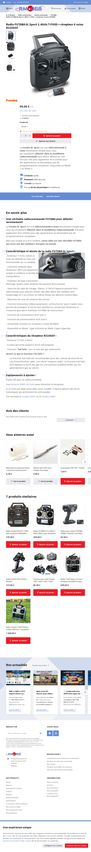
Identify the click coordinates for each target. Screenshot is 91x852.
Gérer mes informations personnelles (60, 770)
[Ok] (41, 733)
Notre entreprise (52, 782)
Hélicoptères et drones (14, 788)
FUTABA (54, 15)
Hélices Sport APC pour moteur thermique (42, 469)
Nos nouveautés (52, 791)
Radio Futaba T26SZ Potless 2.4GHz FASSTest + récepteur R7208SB (17, 628)
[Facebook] (50, 733)
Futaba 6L (24, 122)
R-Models (11, 15)
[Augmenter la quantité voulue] (30, 135)
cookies (9, 836)
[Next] (81, 65)
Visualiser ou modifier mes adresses (59, 767)
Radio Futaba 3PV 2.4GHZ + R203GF (16, 580)
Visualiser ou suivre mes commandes (59, 761)
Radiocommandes (25, 15)
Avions (8, 782)
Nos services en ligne (13, 807)
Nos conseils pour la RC (14, 810)
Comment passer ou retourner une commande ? (63, 758)
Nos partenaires (11, 813)
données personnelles (11, 841)
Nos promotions (52, 788)
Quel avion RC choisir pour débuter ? (45, 692)
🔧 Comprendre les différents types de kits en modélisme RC (72, 692)
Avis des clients (52, 196)
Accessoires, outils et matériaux (17, 804)
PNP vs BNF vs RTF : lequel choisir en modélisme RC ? (17, 692)
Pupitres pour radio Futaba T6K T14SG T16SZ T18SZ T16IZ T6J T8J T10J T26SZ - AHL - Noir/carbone (44, 580)
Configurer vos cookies (53, 845)
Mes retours (51, 764)
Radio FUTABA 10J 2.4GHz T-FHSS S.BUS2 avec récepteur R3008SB (44, 532)
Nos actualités (16, 665)
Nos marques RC (52, 796)
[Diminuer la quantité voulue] (21, 135)
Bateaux (8, 795)
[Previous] (20, 65)
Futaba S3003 (48, 396)
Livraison (50, 785)
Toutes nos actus (39, 665)
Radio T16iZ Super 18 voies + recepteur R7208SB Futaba (72, 580)
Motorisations (11, 801)
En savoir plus (37, 196)
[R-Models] (30, 8)
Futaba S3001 (29, 396)
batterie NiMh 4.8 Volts (23, 384)
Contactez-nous (52, 794)
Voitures (9, 791)
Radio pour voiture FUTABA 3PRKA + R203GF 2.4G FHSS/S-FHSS (72, 532)
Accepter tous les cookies (76, 845)
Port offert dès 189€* (28, 111)
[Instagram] (56, 733)
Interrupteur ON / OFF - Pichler (73, 468)
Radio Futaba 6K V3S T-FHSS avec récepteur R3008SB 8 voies (17, 532)
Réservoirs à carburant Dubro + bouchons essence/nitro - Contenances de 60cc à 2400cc (18, 469)
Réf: (21, 118)
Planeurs (9, 785)
